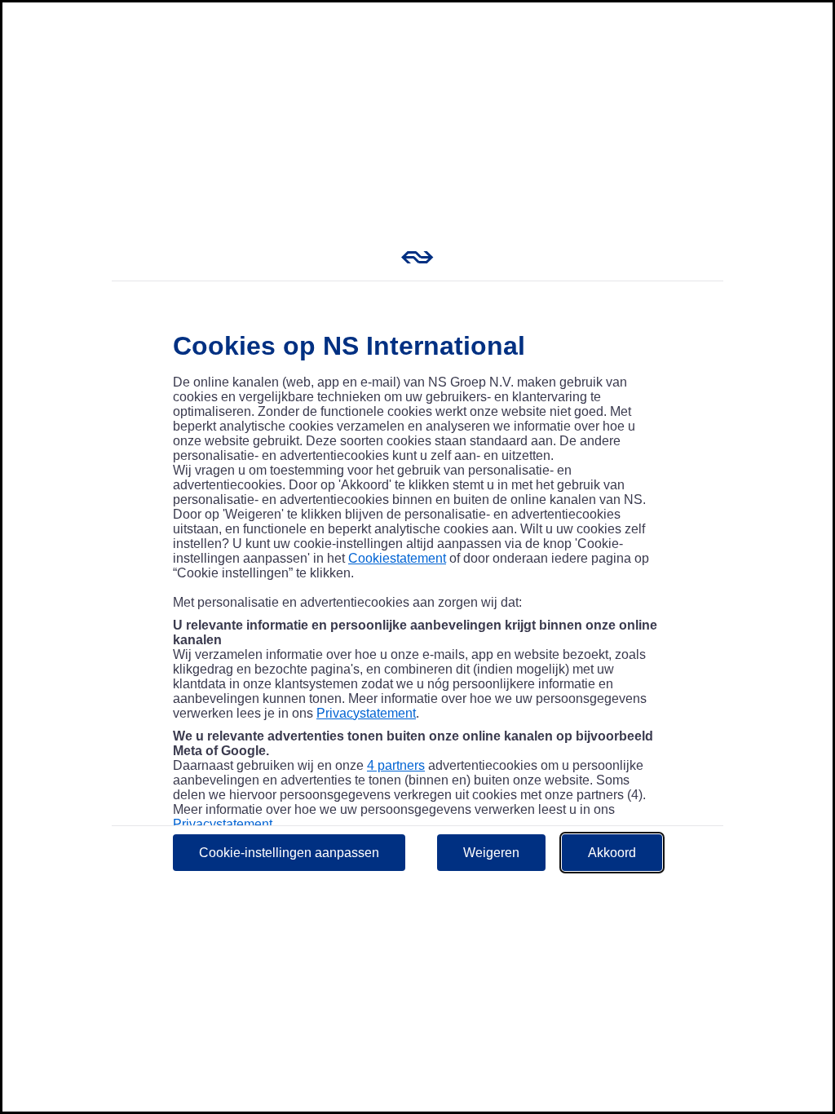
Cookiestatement (397, 558)
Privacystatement (366, 713)
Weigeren (491, 853)
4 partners (396, 765)
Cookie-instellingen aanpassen (289, 853)
